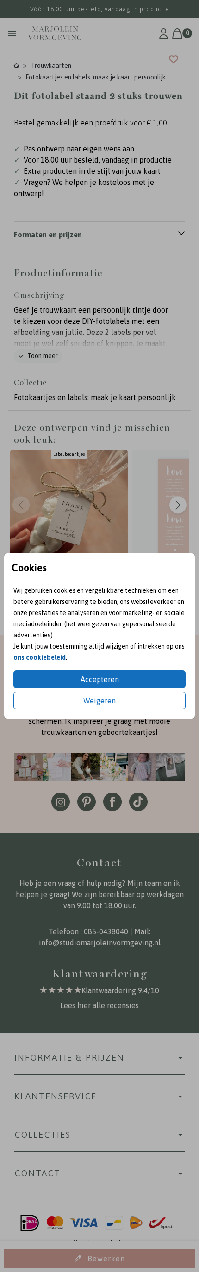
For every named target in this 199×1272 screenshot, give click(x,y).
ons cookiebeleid (39, 657)
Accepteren (100, 679)
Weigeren (99, 700)
